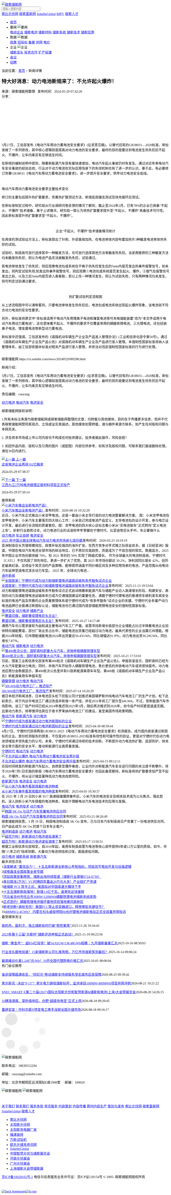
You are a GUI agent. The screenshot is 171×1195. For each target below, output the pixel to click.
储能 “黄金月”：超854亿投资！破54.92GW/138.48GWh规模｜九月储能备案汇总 (60, 943)
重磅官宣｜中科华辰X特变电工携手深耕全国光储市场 (41, 1009)
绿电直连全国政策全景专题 (23, 871)
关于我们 (8, 1106)
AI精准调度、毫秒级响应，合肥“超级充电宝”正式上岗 (42, 1001)
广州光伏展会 (20, 1163)
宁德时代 (8, 751)
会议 (13, 57)
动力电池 (8, 402)
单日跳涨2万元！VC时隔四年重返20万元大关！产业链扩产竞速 (50, 881)
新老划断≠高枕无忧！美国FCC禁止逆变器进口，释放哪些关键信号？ (54, 907)
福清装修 (16, 1134)
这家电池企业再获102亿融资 (22, 464)
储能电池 (31, 32)
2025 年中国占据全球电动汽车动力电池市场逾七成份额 (42, 540)
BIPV (60, 14)
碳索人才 (71, 14)
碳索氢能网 (27, 14)
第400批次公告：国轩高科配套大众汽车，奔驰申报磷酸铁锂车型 (49, 656)
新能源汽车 (24, 716)
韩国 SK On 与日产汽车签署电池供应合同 (32, 816)
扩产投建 (45, 52)
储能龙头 (16, 52)
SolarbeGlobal (46, 14)
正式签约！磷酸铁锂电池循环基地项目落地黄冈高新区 (43, 902)
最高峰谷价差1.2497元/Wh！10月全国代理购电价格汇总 (42, 961)
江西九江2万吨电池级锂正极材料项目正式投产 (36, 485)
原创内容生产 (97, 1106)
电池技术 (22, 806)
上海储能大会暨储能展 (26, 1168)
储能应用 (87, 32)
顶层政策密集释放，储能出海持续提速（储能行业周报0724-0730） (52, 876)
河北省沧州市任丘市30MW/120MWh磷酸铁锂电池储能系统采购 (49, 897)
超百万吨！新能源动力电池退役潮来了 (30, 841)
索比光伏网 (10, 14)
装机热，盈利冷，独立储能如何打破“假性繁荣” (36, 925)
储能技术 (73, 32)
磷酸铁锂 (8, 681)
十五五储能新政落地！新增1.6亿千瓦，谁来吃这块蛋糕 (43, 892)
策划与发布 (116, 1106)
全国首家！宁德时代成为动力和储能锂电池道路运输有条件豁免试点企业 (55, 585)
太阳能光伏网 (20, 1124)
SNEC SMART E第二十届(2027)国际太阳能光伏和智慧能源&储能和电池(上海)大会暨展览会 (69, 992)
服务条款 (36, 1106)
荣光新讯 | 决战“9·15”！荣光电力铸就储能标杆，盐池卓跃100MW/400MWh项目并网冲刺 (66, 983)
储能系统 (59, 32)
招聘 (13, 62)
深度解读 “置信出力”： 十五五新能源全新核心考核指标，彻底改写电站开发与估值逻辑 (67, 866)
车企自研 (22, 535)
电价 (46, 42)
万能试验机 (18, 1139)
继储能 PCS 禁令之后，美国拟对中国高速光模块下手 (42, 887)
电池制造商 (10, 831)
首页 (13, 22)
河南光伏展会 (20, 1158)
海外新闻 (8, 575)
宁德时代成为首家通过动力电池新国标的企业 (35, 726)
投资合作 (31, 52)
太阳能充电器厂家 (23, 1129)
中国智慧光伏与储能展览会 (30, 1153)
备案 (31, 42)
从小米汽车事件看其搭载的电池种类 (28, 791)
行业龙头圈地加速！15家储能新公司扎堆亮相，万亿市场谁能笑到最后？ (55, 952)
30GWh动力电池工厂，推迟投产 (25, 691)
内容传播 (79, 1106)
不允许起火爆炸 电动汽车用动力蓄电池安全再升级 (39, 761)
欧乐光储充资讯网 (23, 1144)
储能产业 (36, 611)
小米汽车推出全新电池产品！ (23, 510)
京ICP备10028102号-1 (17, 1177)
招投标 (23, 42)
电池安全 (36, 402)
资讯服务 (51, 1106)
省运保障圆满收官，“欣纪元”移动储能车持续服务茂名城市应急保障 (51, 974)
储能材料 (45, 32)
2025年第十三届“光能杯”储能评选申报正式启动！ (38, 934)
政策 (13, 42)
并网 (39, 42)
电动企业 (16, 32)
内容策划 (65, 1106)
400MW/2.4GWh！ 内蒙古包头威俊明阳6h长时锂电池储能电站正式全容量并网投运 (65, 912)
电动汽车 (22, 402)
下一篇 (20, 480)
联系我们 (22, 1106)
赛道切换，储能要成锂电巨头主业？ (28, 621)
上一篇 (20, 459)
